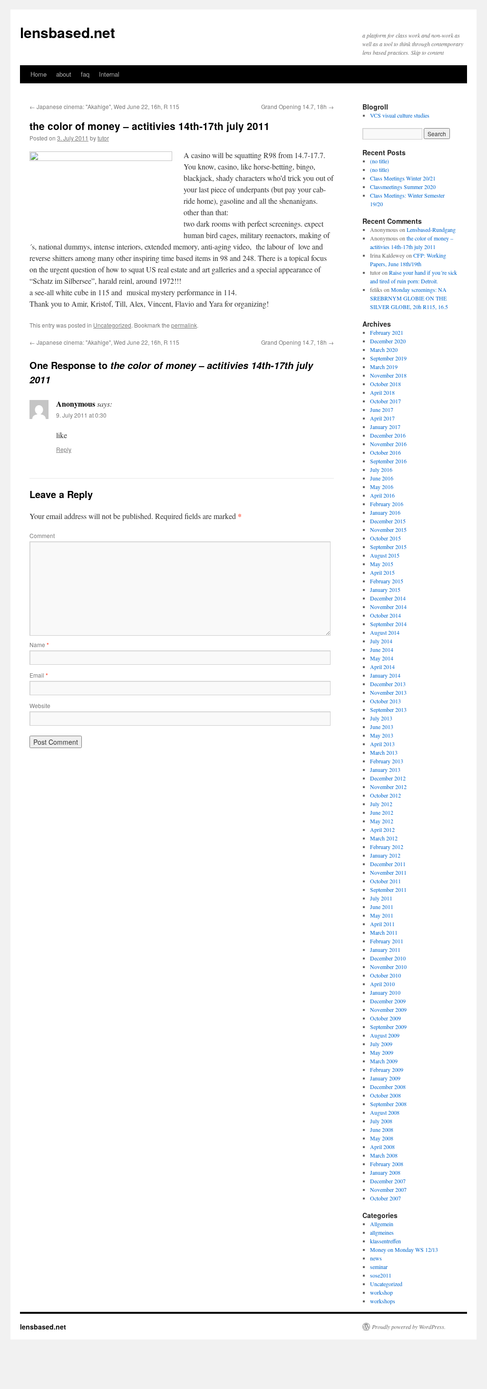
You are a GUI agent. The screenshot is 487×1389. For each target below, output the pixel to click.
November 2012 (388, 786)
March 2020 (384, 349)
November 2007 (388, 1189)
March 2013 (384, 752)
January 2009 (385, 1078)
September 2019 (388, 358)
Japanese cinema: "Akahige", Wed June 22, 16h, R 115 (104, 106)
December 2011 (388, 864)
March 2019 (384, 366)
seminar (379, 1266)
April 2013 (382, 744)
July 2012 (381, 804)
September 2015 (388, 546)
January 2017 (385, 426)
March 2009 (384, 1061)
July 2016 (381, 469)
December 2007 (388, 1181)
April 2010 (382, 984)
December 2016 (388, 435)
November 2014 (388, 606)
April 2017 (382, 418)
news (376, 1258)
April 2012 (382, 829)
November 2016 (388, 444)
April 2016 (382, 495)
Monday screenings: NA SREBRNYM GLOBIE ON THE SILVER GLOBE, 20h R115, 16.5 (409, 298)
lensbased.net (67, 32)
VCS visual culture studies (399, 115)
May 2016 (381, 486)
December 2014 (388, 598)
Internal (109, 74)
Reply (63, 449)
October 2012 (385, 795)
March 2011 (384, 932)
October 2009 (385, 1018)
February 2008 (386, 1164)
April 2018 (382, 392)
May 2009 (381, 1052)
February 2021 (386, 332)
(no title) (379, 161)
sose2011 (380, 1275)
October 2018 (385, 384)
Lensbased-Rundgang (431, 229)
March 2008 (384, 1155)
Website (39, 705)
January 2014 (385, 675)
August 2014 (384, 632)
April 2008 (382, 1146)
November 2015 (388, 529)
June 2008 (381, 1129)
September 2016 (388, 461)
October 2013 (385, 701)
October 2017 (385, 401)
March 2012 (384, 838)
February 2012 (386, 846)
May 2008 (381, 1138)
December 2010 (388, 958)
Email (38, 675)
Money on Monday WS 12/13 (404, 1249)
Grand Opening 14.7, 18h (297, 106)
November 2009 (388, 1009)
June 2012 (381, 812)
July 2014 (381, 641)
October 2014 (385, 615)
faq (85, 74)
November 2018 (388, 375)
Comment (42, 535)
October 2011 (385, 881)
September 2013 (388, 709)
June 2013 (381, 726)
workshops (382, 1301)
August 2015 (384, 555)
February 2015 (386, 581)
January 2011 (385, 949)
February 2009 (386, 1069)
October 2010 (385, 975)
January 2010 (385, 992)
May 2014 (381, 658)
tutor (103, 138)
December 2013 (388, 684)
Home (38, 74)
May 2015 (381, 564)
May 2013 (381, 735)
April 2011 (382, 924)
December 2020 (388, 341)
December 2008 (388, 1086)
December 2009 (388, 1001)
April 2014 (382, 666)
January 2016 (385, 512)
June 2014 (381, 649)
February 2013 (386, 761)
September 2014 (388, 624)
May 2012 (381, 821)
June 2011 (381, 906)
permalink (184, 325)
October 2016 (385, 452)
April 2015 (382, 572)
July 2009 (381, 1044)
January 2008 (385, 1172)
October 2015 (385, 538)
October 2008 (385, 1095)
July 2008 (381, 1121)
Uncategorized (112, 325)
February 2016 (386, 504)
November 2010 (388, 966)
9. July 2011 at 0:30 (81, 415)
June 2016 (381, 478)
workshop (381, 1292)
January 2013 (385, 769)
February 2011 (386, 941)
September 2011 (388, 889)
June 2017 (381, 409)
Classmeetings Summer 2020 (403, 186)
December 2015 (388, 521)
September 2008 (388, 1104)
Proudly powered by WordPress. (409, 1326)
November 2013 (388, 692)
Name (39, 644)
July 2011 (381, 898)
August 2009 (384, 1035)
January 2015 (385, 589)
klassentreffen (385, 1241)
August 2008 (384, 1112)
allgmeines (382, 1232)
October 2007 (385, 1198)
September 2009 (388, 1026)
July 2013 (381, 718)
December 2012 (388, 778)
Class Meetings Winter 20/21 (403, 178)
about (63, 74)
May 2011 (381, 915)
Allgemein (381, 1224)
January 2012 (385, 855)
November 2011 (388, 872)
